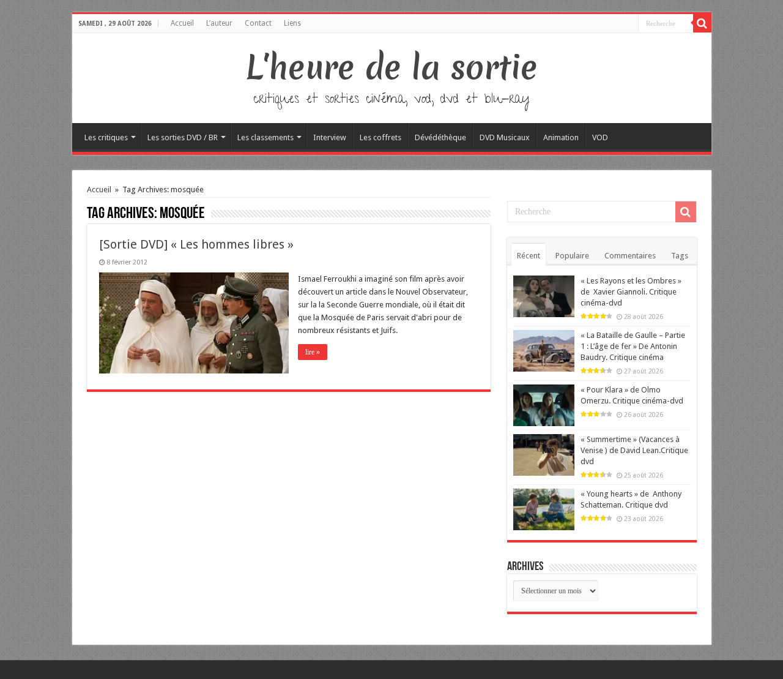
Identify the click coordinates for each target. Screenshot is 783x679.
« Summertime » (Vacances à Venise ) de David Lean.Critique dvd (634, 450)
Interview (329, 137)
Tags (679, 255)
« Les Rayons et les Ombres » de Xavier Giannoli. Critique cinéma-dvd (631, 291)
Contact (258, 23)
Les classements (265, 137)
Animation (561, 137)
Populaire (572, 255)
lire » (312, 352)
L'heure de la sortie (392, 67)
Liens (292, 23)
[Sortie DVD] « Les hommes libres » (196, 244)
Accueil (182, 23)
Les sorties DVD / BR (182, 137)
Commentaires (630, 255)
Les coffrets (380, 137)
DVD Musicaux (505, 137)
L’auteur (219, 23)
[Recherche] (702, 23)
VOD (600, 137)
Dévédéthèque (440, 137)
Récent (528, 255)
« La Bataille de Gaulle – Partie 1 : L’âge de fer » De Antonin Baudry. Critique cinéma (633, 346)
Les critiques (106, 137)
